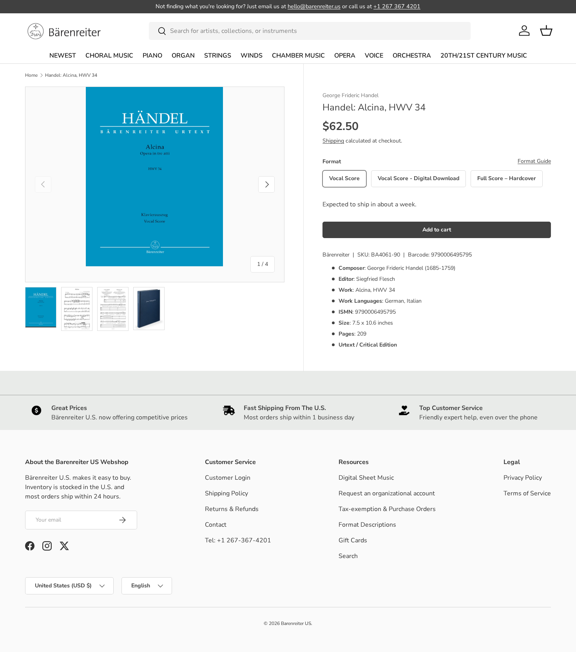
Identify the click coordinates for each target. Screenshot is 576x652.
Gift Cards (353, 540)
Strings (217, 55)
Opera (344, 55)
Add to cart (436, 229)
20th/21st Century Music (483, 55)
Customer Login (227, 477)
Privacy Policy (523, 477)
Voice (374, 55)
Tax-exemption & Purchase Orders (387, 509)
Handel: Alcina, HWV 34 (71, 75)
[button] (546, 30)
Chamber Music (298, 55)
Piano (152, 55)
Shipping (333, 140)
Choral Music (109, 55)
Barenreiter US (296, 623)
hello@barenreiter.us (314, 6)
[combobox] (310, 31)
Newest (62, 55)
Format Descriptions (367, 524)
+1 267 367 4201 (396, 6)
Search (348, 556)
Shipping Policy (226, 493)
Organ (183, 55)
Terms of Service (527, 493)
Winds (252, 55)
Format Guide (534, 161)
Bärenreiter (336, 254)
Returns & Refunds (232, 509)
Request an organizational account (387, 493)
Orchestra (412, 55)
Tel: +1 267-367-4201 (238, 540)
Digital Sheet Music (366, 477)
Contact (215, 524)
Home (31, 75)
